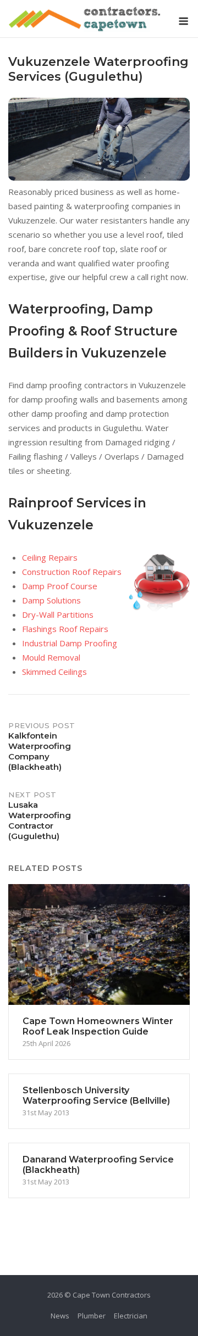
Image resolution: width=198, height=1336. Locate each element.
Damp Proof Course (59, 585)
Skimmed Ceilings (54, 671)
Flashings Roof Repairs (65, 628)
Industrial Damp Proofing (69, 643)
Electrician (130, 1316)
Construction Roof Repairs (72, 571)
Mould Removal (51, 657)
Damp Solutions (51, 600)
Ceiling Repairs (50, 557)
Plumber (92, 1316)
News (60, 1316)
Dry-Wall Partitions (58, 614)
